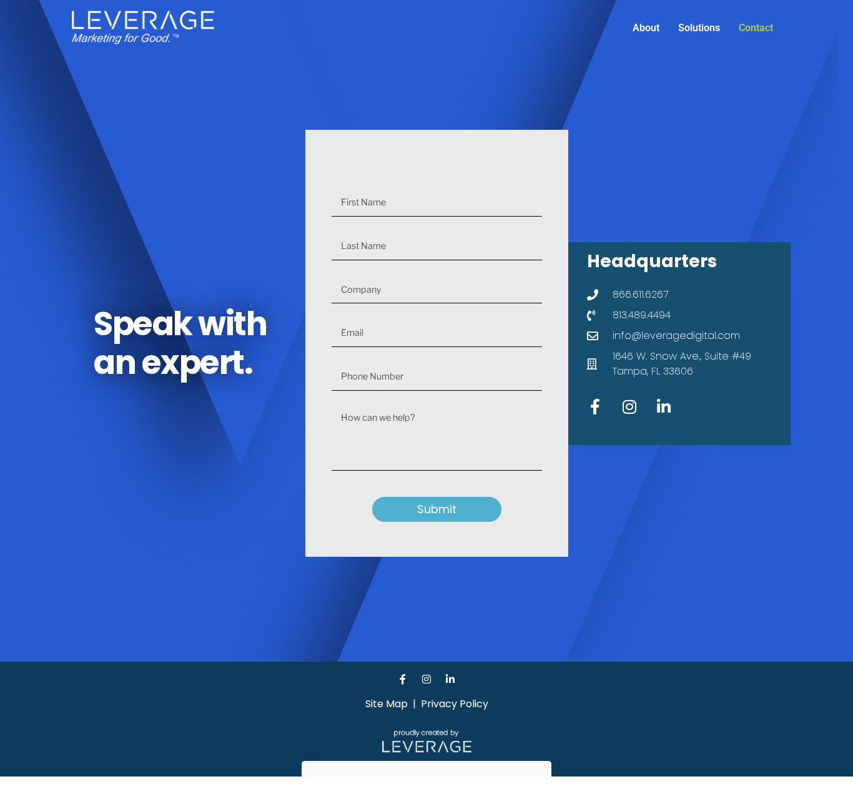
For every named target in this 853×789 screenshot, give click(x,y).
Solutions (699, 28)
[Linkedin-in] (663, 407)
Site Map (386, 704)
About (646, 28)
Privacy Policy (454, 704)
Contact (756, 28)
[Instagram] (629, 407)
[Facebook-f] (595, 407)
